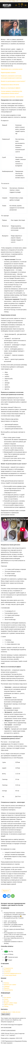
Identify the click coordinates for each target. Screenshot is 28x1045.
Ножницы (6, 983)
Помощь (6, 1006)
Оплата (6, 999)
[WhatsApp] (13, 896)
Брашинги (6, 988)
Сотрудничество (8, 968)
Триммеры (7, 986)
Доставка (6, 1001)
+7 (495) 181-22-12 (6, 1012)
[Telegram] (9, 896)
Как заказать (7, 997)
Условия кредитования (10, 975)
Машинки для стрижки (10, 984)
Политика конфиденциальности (12, 973)
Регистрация (7, 970)
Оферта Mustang (8, 1004)
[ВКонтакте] (5, 896)
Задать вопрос (5, 1014)
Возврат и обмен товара (10, 1002)
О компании (7, 971)
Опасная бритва (8, 990)
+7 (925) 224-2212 (15, 1012)
